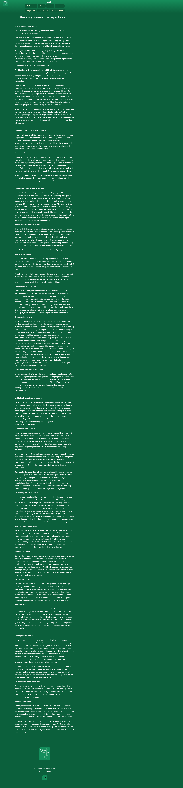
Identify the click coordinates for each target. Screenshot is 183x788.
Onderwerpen (31, 6)
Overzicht (60, 6)
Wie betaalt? (43, 11)
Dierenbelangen (57, 11)
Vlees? (50, 6)
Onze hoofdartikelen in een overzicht (44, 768)
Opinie (42, 6)
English (49, 2)
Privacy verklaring (44, 771)
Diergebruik (30, 11)
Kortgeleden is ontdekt (58, 352)
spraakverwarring (21, 547)
